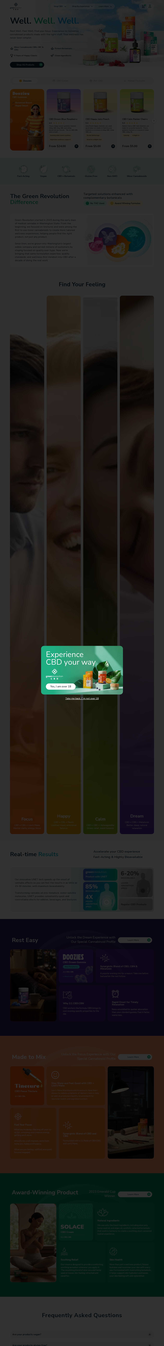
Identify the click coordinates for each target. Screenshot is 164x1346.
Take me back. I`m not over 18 (82, 698)
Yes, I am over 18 (60, 686)
